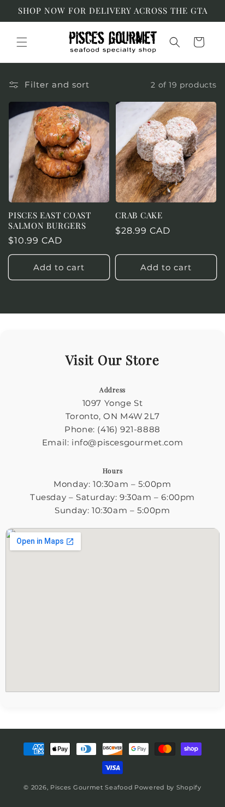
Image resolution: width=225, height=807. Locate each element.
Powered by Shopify (168, 787)
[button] (22, 42)
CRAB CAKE (139, 215)
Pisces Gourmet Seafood (91, 787)
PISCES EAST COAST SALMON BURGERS (49, 220)
